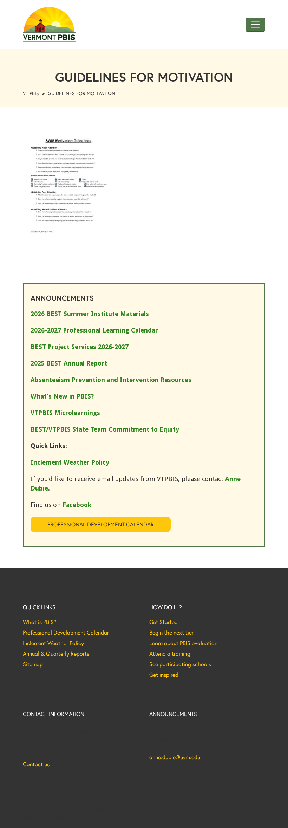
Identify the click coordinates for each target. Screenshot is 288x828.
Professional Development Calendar (100, 524)
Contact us (36, 764)
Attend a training (169, 653)
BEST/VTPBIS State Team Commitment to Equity (105, 429)
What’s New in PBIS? (62, 396)
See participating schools (180, 664)
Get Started (163, 621)
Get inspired (163, 674)
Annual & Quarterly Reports (56, 653)
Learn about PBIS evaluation (183, 642)
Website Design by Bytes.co (52, 817)
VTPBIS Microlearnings (65, 412)
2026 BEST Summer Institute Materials (90, 313)
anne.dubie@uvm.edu (174, 757)
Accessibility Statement (240, 810)
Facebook (77, 504)
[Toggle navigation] (255, 25)
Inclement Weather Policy (53, 642)
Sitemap (33, 664)
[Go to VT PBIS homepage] (49, 24)
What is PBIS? (40, 621)
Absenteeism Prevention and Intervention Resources (111, 379)
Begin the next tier (171, 632)
